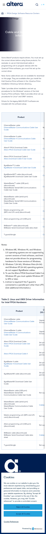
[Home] (15, 4)
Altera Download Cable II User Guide (18, 159)
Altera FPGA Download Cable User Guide (19, 150)
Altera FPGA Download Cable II (16, 354)
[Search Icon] (36, 4)
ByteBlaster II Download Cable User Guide (20, 168)
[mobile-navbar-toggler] (3, 4)
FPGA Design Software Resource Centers (23, 13)
